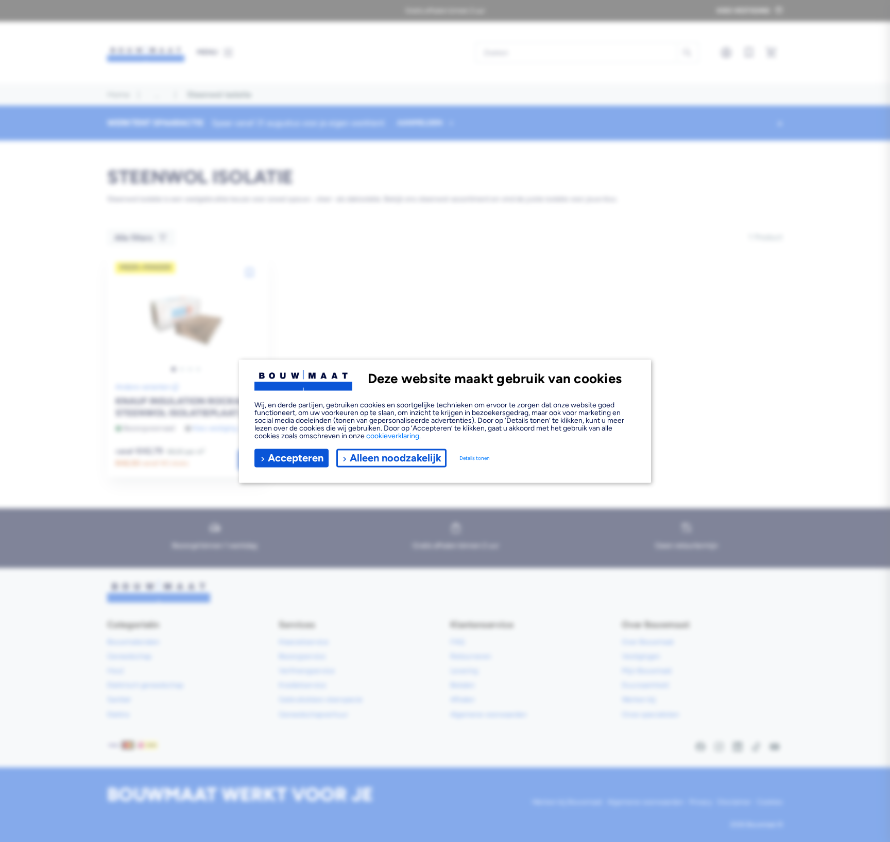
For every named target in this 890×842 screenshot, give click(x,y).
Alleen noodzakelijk (395, 458)
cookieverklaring (392, 435)
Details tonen (474, 458)
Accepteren (295, 458)
